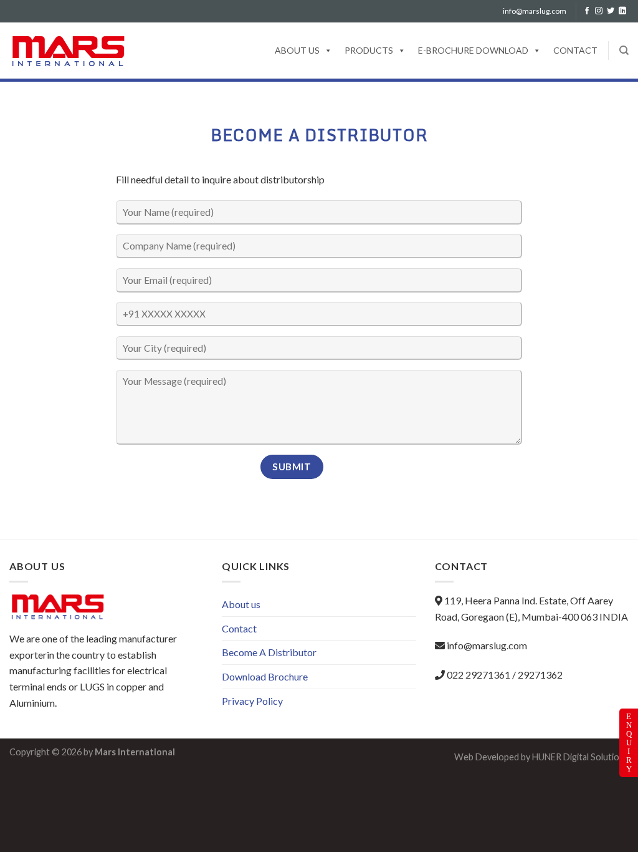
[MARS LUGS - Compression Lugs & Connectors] (73, 51)
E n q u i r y (631, 742)
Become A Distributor (269, 652)
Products (369, 50)
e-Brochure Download (473, 50)
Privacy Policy (252, 701)
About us (297, 50)
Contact (575, 50)
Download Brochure (265, 676)
